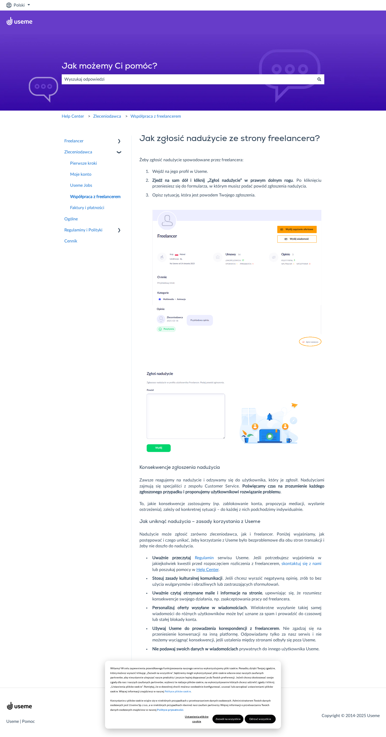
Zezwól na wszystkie (228, 718)
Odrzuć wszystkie (260, 718)
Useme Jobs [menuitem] (81, 185)
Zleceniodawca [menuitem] (78, 152)
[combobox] (188, 79)
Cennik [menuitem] (70, 241)
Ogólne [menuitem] (71, 219)
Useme (12, 721)
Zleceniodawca (107, 116)
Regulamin (204, 558)
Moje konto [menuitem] (80, 174)
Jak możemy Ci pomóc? (109, 66)
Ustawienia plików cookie (196, 719)
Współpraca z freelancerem (156, 116)
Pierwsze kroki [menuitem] (83, 163)
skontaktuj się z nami (301, 564)
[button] (119, 141)
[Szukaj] (319, 79)
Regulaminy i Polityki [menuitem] (83, 230)
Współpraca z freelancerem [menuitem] (95, 197)
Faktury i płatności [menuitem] (87, 208)
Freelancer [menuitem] (74, 141)
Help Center (73, 116)
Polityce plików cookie (178, 691)
